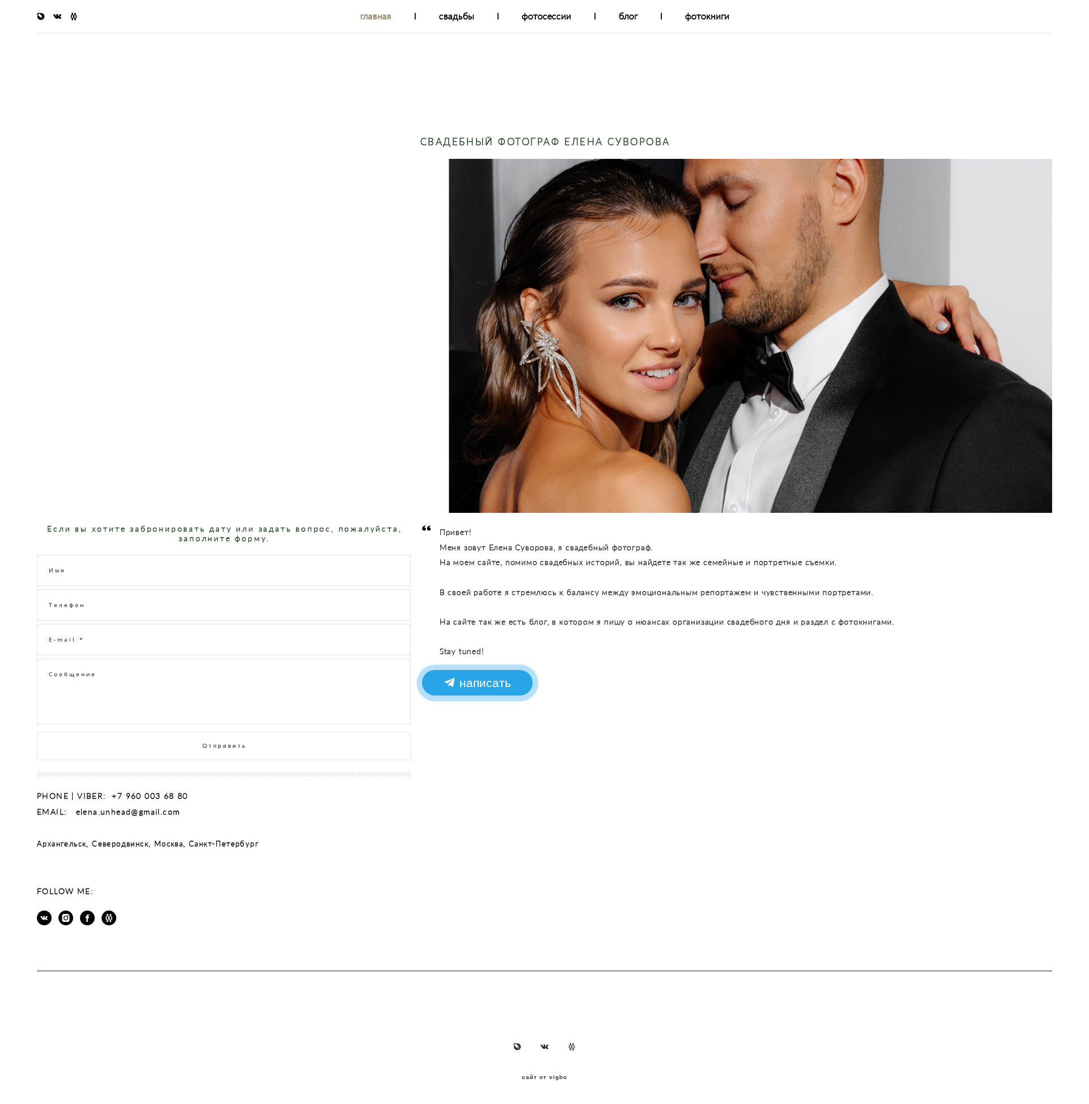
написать (482, 682)
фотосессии (546, 15)
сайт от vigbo (544, 1077)
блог (628, 15)
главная (375, 15)
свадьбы (456, 15)
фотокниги (707, 15)
